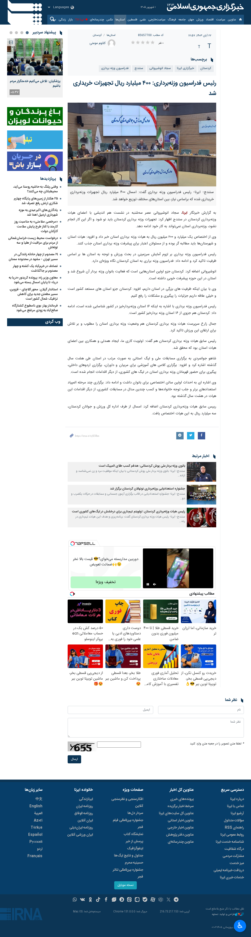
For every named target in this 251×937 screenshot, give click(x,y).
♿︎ (240, 925)
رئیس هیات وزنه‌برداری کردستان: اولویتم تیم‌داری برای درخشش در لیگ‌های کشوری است (128, 511)
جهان (191, 19)
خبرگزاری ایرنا (185, 68)
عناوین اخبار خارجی (180, 828)
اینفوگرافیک (135, 849)
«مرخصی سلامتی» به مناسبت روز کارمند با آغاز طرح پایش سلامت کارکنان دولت (36, 226)
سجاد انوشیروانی (160, 68)
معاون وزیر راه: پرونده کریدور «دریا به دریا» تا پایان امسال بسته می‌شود (33, 280)
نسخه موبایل (125, 885)
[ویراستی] (114, 900)
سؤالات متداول (234, 821)
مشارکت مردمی (233, 856)
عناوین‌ (232, 19)
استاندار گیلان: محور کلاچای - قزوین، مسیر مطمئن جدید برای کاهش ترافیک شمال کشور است (34, 294)
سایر (53, 19)
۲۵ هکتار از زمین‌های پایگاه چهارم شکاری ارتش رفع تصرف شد (36, 201)
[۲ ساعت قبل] (35, 56)
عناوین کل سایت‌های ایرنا (176, 813)
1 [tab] (27, 32)
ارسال (74, 759)
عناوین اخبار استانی (181, 821)
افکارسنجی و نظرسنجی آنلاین (127, 802)
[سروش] (121, 900)
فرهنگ (172, 19)
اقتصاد (210, 19)
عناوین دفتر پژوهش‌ (180, 835)
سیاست (220, 19)
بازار (70, 19)
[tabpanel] (35, 68)
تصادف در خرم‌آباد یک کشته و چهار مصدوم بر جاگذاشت (35, 269)
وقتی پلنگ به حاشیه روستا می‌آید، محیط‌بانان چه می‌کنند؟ (35, 189)
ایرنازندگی (86, 799)
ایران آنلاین (85, 821)
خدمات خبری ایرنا (232, 878)
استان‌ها (120, 19)
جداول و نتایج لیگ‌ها (128, 856)
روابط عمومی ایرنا (232, 835)
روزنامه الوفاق (83, 813)
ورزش (199, 19)
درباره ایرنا (237, 799)
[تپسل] (72, 543)
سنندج (139, 68)
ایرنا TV (79, 19)
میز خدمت (237, 863)
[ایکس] (168, 900)
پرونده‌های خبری (182, 799)
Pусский (35, 842)
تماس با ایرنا (235, 806)
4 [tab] (11, 32)
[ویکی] (82, 900)
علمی (143, 19)
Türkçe (36, 828)
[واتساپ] (75, 900)
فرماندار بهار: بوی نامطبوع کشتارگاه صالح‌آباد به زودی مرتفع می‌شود (35, 308)
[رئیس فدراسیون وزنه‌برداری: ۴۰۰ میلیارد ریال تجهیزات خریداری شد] (142, 144)
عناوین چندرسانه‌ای (181, 842)
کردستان (97, 35)
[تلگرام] (176, 900)
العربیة (38, 813)
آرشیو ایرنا (237, 813)
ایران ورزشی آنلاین (80, 835)
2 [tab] (21, 32)
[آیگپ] (137, 900)
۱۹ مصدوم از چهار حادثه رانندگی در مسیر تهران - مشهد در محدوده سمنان (33, 257)
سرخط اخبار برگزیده (180, 806)
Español (35, 835)
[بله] (145, 900)
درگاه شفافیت (234, 849)
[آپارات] (153, 900)
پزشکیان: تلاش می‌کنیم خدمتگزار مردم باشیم (35, 83)
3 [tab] (16, 32)
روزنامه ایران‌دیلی (81, 828)
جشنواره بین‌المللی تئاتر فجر (128, 873)
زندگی (62, 19)
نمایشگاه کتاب (133, 834)
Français (34, 856)
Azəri (38, 821)
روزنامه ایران (84, 806)
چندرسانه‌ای (97, 19)
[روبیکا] (160, 900)
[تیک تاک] (98, 900)
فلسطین (132, 19)
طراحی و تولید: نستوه (223, 914)
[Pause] (148, 584)
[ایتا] (129, 900)
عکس (109, 19)
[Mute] (155, 584)
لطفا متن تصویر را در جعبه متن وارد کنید (217, 743)
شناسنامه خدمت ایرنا (230, 842)
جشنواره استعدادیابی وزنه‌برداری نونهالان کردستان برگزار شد (147, 488)
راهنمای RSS (234, 828)
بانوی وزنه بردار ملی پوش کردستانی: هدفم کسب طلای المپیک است (142, 466)
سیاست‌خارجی (156, 19)
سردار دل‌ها (135, 813)
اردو (39, 849)
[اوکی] (90, 900)
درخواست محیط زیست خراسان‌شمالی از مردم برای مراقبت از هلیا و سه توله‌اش (33, 243)
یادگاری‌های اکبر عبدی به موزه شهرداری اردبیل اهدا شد (38, 213)
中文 (39, 799)
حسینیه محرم (134, 863)
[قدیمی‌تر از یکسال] (201, 472)
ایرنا (204, 7)
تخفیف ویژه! (106, 582)
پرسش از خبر (134, 841)
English (35, 806)
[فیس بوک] (106, 900)
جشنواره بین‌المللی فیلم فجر (128, 823)
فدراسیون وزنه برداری (114, 68)
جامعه (182, 19)
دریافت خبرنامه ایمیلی (228, 870)
